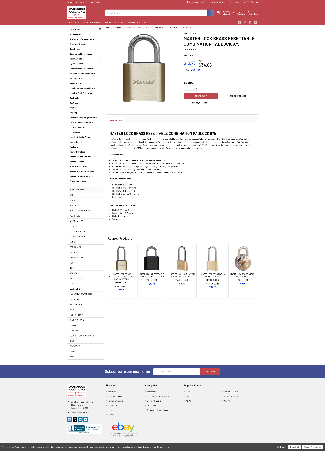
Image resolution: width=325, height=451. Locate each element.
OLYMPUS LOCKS (77, 320)
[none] (144, 68)
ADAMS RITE (75, 205)
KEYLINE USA (76, 278)
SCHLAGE (74, 330)
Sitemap (111, 414)
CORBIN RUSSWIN (77, 236)
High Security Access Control (83, 88)
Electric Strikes (77, 78)
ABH (72, 195)
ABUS (72, 200)
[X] (244, 22)
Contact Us (134, 22)
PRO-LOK (74, 325)
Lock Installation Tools (80, 137)
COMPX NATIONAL (77, 231)
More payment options (200, 102)
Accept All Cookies (312, 447)
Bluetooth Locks (77, 44)
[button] (238, 96)
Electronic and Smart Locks (82, 73)
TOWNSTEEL (75, 346)
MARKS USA (75, 299)
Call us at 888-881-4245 (81, 412)
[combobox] (159, 13)
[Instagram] (250, 22)
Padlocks (74, 147)
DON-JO (73, 242)
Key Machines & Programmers (83, 117)
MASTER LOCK (76, 304)
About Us (72, 22)
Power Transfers (77, 152)
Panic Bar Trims (77, 161)
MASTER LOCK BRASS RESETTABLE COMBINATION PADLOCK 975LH (121, 276)
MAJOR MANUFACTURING (81, 294)
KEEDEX (73, 273)
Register (241, 14)
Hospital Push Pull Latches (82, 93)
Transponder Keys (78, 181)
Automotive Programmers (82, 39)
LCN (71, 283)
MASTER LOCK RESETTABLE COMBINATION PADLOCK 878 (151, 275)
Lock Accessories (77, 127)
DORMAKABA (75, 247)
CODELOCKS (75, 226)
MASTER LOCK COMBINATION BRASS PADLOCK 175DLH (182, 275)
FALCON (73, 252)
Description (116, 120)
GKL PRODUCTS (76, 257)
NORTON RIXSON (77, 315)
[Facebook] (239, 22)
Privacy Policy (162, 447)
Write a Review (190, 49)
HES (71, 262)
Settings (281, 447)
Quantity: (189, 83)
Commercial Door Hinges (81, 54)
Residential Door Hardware (82, 171)
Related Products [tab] (120, 238)
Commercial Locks (78, 59)
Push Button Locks (78, 166)
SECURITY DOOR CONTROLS (82, 335)
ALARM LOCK (75, 216)
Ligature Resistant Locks (81, 122)
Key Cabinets (76, 103)
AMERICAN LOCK (77, 221)
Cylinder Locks (76, 64)
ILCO (72, 268)
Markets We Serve (114, 22)
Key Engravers (76, 83)
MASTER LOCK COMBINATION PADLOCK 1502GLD (242, 275)
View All (73, 356)
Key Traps (74, 112)
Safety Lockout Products (81, 176)
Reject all (294, 447)
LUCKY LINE (75, 289)
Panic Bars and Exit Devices (82, 156)
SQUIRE (73, 341)
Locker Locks (76, 142)
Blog (146, 22)
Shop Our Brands (92, 22)
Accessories (75, 34)
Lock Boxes (75, 132)
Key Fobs (74, 108)
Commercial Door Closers (81, 68)
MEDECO (73, 309)
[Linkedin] (255, 22)
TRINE (72, 351)
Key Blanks (74, 98)
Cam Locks (75, 49)
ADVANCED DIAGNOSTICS (81, 210)
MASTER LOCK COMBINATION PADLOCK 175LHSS (212, 275)
